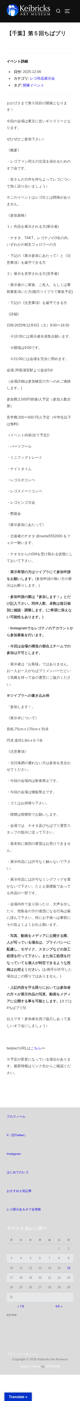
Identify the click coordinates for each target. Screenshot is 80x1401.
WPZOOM (53, 1366)
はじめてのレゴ (17, 1172)
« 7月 (21, 1306)
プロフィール (16, 1116)
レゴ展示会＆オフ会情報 (24, 1209)
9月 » (59, 1306)
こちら (35, 1048)
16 (68, 1268)
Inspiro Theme (30, 1366)
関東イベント (33, 85)
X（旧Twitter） (17, 1135)
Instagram (14, 1153)
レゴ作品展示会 (42, 78)
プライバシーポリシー (22, 1354)
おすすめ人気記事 (19, 1191)
